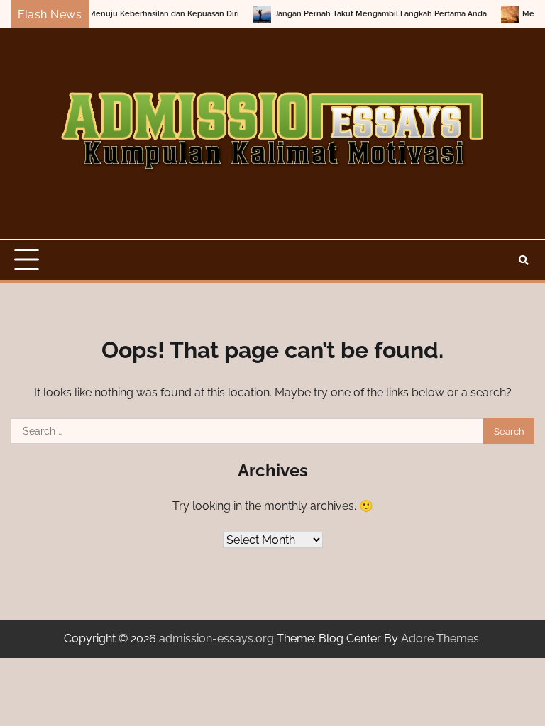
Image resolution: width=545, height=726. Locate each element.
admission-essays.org (216, 638)
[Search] (523, 260)
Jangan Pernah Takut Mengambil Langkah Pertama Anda (369, 13)
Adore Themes (440, 638)
